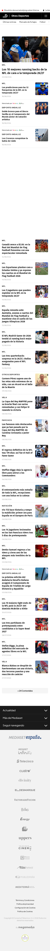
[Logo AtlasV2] (25, 867)
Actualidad (9, 710)
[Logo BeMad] (25, 828)
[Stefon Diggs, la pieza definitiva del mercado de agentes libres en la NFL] (41, 647)
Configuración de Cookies (25, 908)
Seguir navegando (13, 725)
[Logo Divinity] (25, 780)
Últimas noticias (9, 22)
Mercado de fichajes (28, 22)
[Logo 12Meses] (25, 858)
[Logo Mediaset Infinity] (25, 751)
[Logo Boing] (25, 809)
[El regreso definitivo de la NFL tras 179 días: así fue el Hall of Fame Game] (41, 451)
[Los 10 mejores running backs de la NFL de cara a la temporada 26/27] (25, 49)
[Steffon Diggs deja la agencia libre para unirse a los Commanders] (41, 471)
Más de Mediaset (12, 717)
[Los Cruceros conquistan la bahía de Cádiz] (41, 135)
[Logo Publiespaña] (25, 877)
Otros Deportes (20, 16)
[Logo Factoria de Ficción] (25, 799)
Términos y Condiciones (25, 900)
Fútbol (42, 22)
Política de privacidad (25, 904)
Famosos (7, 420)
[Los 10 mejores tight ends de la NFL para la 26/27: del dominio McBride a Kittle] (41, 604)
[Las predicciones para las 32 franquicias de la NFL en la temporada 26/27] (41, 88)
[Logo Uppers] (25, 838)
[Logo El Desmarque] (25, 790)
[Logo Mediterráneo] (25, 887)
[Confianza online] (25, 940)
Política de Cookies (25, 911)
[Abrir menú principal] (45, 15)
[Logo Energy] (25, 819)
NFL (4, 65)
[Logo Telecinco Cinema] (25, 848)
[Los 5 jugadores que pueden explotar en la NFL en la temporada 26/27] (41, 291)
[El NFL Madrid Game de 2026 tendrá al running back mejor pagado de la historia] (41, 337)
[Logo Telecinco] (25, 761)
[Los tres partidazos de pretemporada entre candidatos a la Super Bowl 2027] (41, 624)
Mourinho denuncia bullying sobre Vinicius (21, 10)
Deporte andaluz (11, 108)
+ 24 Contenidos (25, 690)
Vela (4, 397)
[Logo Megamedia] (26, 927)
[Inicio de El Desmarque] (5, 15)
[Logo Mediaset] (25, 739)
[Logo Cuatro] (25, 770)
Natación (7, 506)
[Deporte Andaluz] (17, 103)
